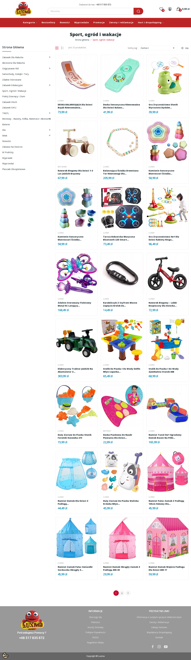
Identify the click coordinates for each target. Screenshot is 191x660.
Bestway (107, 431)
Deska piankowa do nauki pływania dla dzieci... (117, 436)
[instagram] (159, 647)
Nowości (6, 141)
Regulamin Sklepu (95, 642)
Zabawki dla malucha (12, 57)
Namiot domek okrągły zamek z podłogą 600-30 (121, 568)
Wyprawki (7, 157)
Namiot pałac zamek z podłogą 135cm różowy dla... (166, 502)
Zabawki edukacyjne (12, 85)
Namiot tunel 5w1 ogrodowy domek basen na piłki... (165, 436)
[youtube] (166, 647)
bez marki (62, 167)
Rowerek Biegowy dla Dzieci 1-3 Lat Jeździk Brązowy (75, 172)
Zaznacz (158, 48)
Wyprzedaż (8, 163)
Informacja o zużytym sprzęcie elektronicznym (159, 617)
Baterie (6, 124)
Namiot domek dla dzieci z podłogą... (73, 502)
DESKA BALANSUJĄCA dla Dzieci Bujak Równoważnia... (75, 106)
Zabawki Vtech (9, 101)
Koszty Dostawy (95, 627)
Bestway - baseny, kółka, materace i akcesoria (26, 118)
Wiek (4, 135)
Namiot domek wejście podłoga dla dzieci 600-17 (167, 568)
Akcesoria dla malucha (13, 62)
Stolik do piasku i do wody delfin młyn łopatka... (121, 370)
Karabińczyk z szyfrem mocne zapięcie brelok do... (120, 304)
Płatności (95, 622)
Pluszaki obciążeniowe (13, 169)
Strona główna (13, 47)
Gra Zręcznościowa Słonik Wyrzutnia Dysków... (163, 106)
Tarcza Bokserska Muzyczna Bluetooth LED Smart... (119, 238)
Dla (4, 129)
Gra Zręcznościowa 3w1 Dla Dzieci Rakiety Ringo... (164, 238)
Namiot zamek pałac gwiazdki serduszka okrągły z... (75, 568)
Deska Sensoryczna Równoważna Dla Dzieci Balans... (121, 106)
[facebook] (152, 647)
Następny (128, 593)
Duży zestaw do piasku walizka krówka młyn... (121, 502)
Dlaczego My (95, 617)
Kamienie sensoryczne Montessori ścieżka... (161, 172)
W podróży (8, 152)
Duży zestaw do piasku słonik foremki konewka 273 (74, 436)
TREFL (5, 113)
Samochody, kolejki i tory (15, 73)
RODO (95, 637)
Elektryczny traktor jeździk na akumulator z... (75, 370)
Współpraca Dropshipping (159, 632)
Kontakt (159, 637)
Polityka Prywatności (95, 632)
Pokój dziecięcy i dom (13, 96)
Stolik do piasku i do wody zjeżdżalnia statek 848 (164, 370)
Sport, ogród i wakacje (14, 90)
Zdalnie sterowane (11, 79)
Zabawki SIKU (9, 107)
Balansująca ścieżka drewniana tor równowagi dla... (120, 172)
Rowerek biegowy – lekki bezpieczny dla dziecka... (163, 304)
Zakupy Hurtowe (159, 627)
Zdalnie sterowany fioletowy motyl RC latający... (74, 304)
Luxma (61, 101)
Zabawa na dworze (12, 146)
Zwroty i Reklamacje (159, 622)
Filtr (187, 48)
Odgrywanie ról (10, 68)
